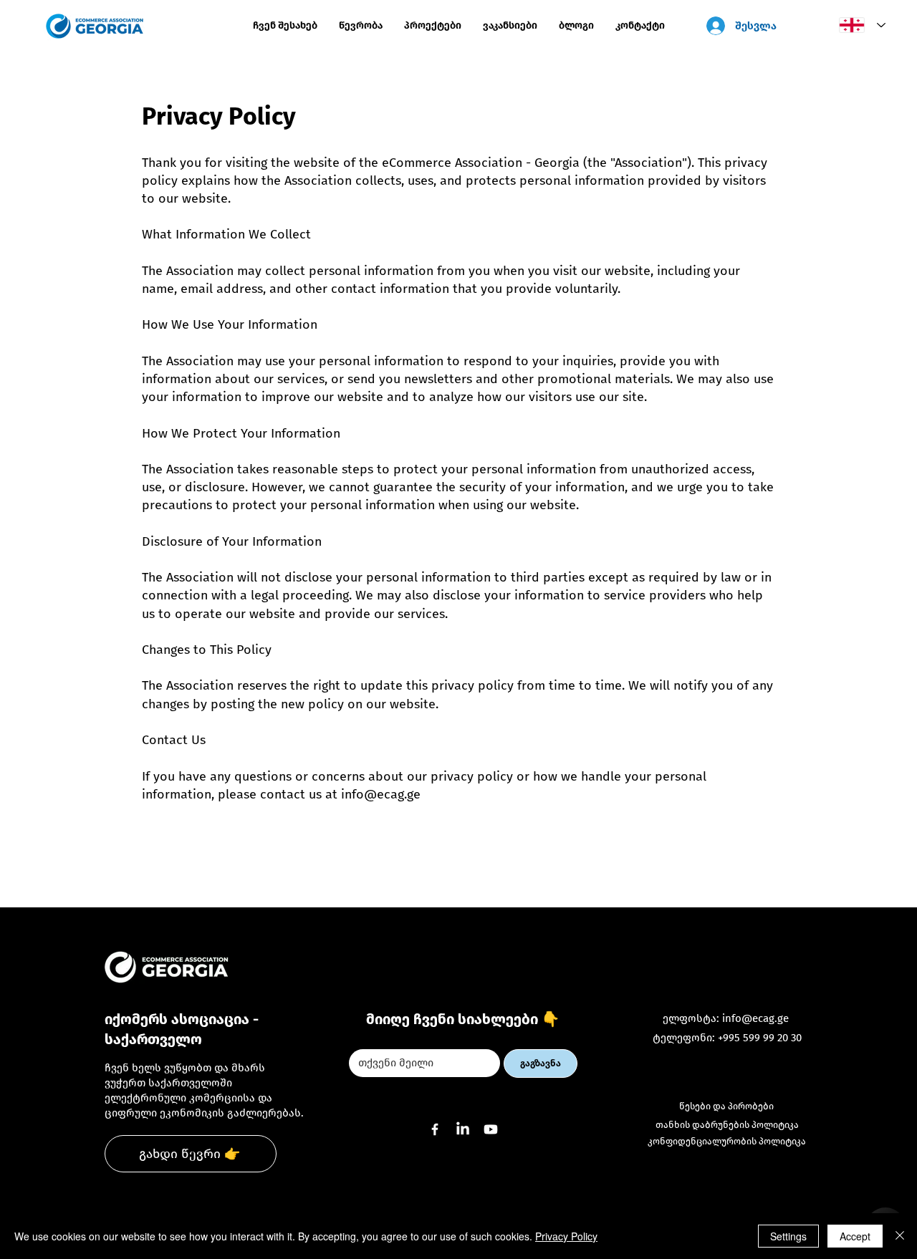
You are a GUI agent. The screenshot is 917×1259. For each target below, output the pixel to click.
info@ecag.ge (381, 794)
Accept (855, 1236)
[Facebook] (435, 1129)
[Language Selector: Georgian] (859, 25)
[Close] (899, 1236)
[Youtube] (491, 1129)
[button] (432, 25)
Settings (788, 1236)
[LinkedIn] (463, 1129)
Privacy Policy (566, 1236)
